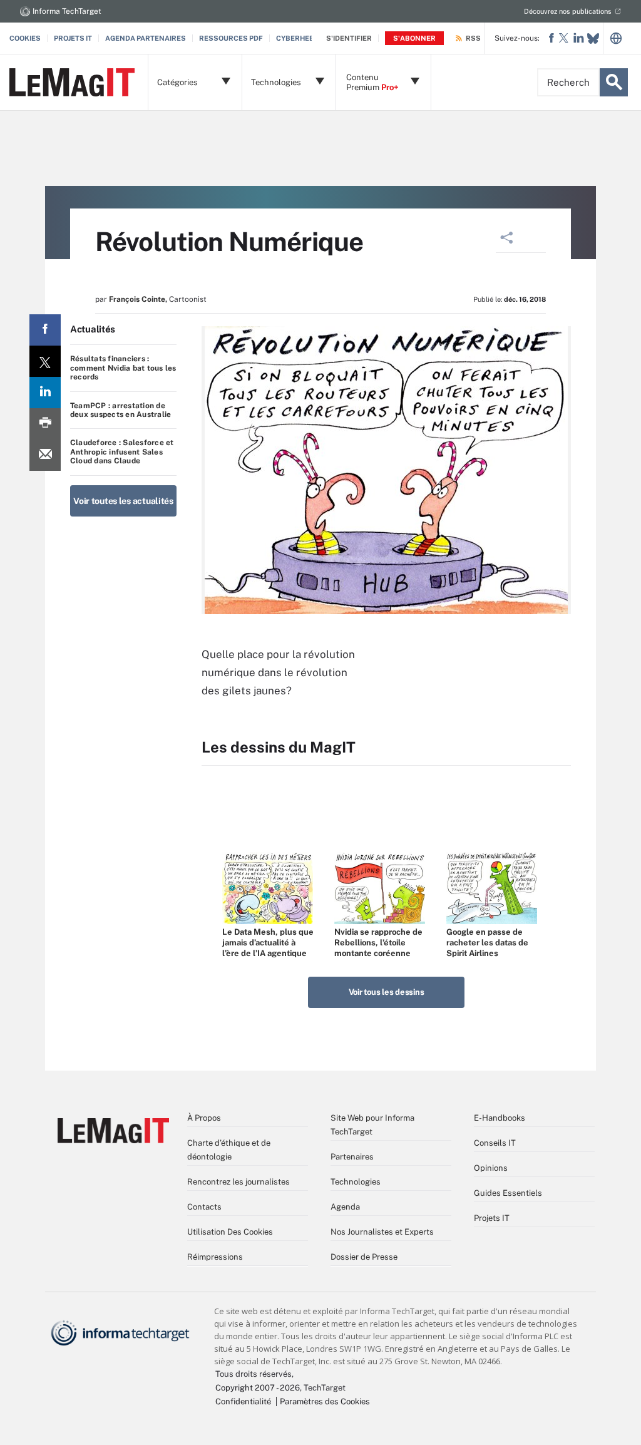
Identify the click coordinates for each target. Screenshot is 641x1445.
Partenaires (352, 1156)
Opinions (491, 1168)
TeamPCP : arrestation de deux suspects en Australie (120, 410)
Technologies (356, 1181)
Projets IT (73, 38)
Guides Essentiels (508, 1193)
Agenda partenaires (145, 38)
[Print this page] (45, 424)
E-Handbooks (499, 1118)
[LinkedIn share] (45, 392)
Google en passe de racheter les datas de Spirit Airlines (487, 942)
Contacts (204, 1206)
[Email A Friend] (45, 455)
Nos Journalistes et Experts (382, 1232)
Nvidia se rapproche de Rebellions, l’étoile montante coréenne (378, 942)
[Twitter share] (45, 361)
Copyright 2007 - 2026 (257, 1387)
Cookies (25, 38)
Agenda (345, 1206)
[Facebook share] (45, 330)
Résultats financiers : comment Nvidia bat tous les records (123, 367)
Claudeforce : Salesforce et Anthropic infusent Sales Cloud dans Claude (121, 451)
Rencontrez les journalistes (238, 1181)
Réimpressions (215, 1257)
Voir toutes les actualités (123, 501)
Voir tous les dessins (386, 992)
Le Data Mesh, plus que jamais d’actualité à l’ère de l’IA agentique (268, 942)
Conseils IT (495, 1143)
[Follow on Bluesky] (593, 38)
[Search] (614, 82)
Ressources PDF (231, 38)
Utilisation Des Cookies (230, 1232)
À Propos (204, 1118)
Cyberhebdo (300, 38)
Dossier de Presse (364, 1257)
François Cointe (137, 299)
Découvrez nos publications (568, 11)
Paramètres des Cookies (325, 1401)
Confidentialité (243, 1401)
